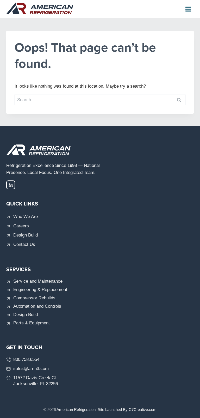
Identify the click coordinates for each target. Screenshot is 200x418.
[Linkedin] (10, 184)
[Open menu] (188, 9)
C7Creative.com (143, 409)
